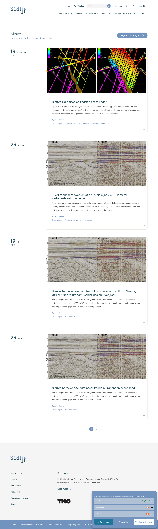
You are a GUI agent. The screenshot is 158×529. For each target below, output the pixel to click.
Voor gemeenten (122, 6)
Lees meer (63, 488)
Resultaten (106, 13)
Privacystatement (55, 525)
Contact (142, 13)
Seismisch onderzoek (101, 124)
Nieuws (79, 13)
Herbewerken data (85, 124)
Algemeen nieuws (71, 124)
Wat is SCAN (64, 13)
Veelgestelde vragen (124, 13)
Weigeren (123, 522)
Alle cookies (104, 522)
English (80, 6)
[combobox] (97, 6)
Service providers (140, 6)
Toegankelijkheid (73, 525)
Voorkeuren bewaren (144, 522)
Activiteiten (91, 13)
